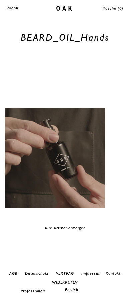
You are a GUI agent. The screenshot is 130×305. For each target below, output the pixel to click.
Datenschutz (37, 273)
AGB (13, 273)
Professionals (33, 291)
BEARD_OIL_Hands (65, 37)
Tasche (113, 8)
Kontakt (113, 273)
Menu (12, 8)
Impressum (91, 273)
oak (65, 8)
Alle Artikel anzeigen (65, 228)
